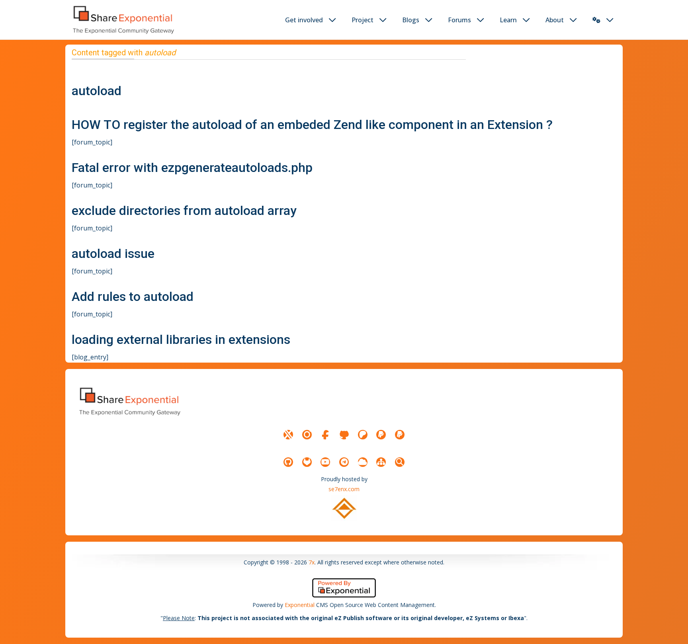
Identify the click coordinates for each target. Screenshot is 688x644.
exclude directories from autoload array (184, 210)
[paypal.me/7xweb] (381, 434)
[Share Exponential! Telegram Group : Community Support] (344, 462)
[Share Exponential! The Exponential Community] (122, 19)
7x (312, 562)
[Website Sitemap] (381, 462)
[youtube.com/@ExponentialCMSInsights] (325, 462)
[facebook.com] (325, 434)
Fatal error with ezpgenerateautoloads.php (192, 167)
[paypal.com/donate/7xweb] (400, 434)
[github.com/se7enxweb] (288, 462)
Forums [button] (459, 20)
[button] (596, 20)
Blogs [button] (410, 20)
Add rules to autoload (133, 296)
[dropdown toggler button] (332, 20)
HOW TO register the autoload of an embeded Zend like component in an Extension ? (312, 124)
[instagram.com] (307, 434)
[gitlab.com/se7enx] (307, 462)
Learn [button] (508, 20)
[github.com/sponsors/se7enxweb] (344, 434)
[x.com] (288, 434)
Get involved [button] (304, 20)
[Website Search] (400, 462)
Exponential (300, 605)
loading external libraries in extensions (181, 339)
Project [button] (362, 20)
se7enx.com (344, 489)
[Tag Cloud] (362, 462)
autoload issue (113, 253)
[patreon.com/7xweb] (362, 434)
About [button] (554, 20)
